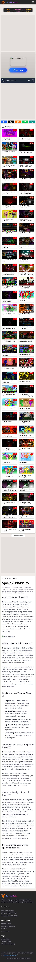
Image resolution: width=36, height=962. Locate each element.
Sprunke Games (6, 924)
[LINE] (25, 122)
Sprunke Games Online (8, 926)
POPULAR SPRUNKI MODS (8, 913)
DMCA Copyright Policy (8, 944)
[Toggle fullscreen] (32, 80)
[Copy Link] (32, 122)
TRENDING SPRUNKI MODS (9, 915)
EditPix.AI (4, 928)
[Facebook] (4, 122)
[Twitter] (11, 122)
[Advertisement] (18, 33)
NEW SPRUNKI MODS (7, 911)
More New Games (18, 535)
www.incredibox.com (10, 955)
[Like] (28, 80)
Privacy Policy (5, 939)
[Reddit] (18, 122)
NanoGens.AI (5, 931)
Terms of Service (6, 941)
